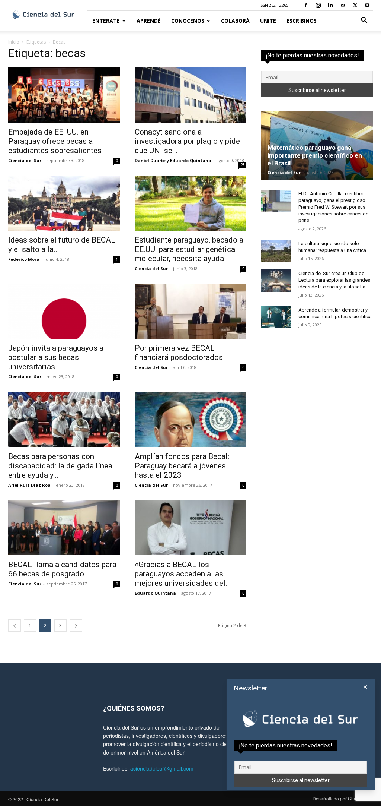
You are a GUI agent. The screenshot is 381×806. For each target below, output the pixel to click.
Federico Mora (23, 259)
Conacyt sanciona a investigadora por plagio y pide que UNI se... (187, 141)
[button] (364, 21)
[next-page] (76, 625)
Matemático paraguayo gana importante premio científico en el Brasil (315, 155)
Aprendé (149, 20)
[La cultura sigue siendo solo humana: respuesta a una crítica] (276, 251)
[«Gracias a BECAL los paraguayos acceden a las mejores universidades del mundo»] (190, 527)
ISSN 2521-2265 (273, 5)
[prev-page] (14, 625)
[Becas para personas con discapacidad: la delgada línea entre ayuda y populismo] (64, 419)
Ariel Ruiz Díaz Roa (29, 485)
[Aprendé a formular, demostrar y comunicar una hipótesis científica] (276, 317)
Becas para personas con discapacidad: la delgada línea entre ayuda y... (60, 466)
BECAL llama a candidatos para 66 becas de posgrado (62, 569)
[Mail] (342, 5)
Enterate (106, 20)
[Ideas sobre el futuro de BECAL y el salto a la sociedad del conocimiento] (64, 203)
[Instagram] (318, 5)
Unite (268, 20)
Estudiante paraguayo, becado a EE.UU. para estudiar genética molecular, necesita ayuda (189, 249)
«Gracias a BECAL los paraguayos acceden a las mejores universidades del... (183, 574)
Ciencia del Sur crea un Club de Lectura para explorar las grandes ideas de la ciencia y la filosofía (334, 280)
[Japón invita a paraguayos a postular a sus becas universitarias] (64, 311)
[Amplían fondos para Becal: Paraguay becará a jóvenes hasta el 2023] (190, 419)
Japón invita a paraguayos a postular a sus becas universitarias (55, 357)
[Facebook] (305, 5)
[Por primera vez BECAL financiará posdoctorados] (190, 311)
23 (242, 164)
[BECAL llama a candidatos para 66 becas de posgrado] (64, 527)
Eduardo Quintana (190, 160)
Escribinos (301, 20)
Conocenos (187, 20)
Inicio (13, 42)
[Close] (365, 687)
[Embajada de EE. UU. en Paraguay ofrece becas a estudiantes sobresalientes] (64, 95)
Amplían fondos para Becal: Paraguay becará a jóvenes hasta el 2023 (182, 466)
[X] (355, 5)
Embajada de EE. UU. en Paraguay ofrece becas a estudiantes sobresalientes (55, 141)
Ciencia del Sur (24, 160)
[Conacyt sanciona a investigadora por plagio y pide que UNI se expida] (190, 95)
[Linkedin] (330, 5)
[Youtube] (367, 5)
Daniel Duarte (150, 160)
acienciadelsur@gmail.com (161, 768)
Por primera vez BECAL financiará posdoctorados (179, 353)
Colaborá (235, 20)
